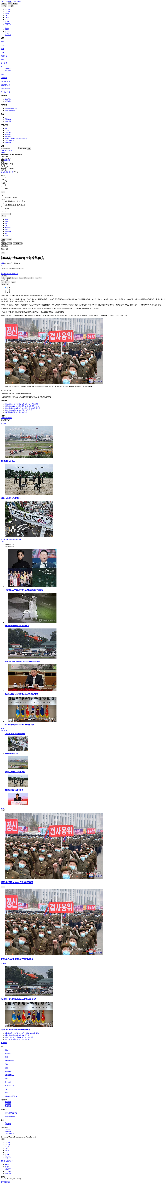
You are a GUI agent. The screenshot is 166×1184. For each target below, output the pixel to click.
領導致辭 (8, 134)
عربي (6, 1152)
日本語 (7, 1150)
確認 (3, 252)
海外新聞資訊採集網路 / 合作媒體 (16, 138)
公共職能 (8, 132)
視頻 (2, 74)
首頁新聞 (4, 963)
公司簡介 (8, 130)
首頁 (6, 128)
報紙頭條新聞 (5, 88)
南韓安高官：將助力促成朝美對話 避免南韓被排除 (22, 1033)
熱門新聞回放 (5, 81)
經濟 (2, 49)
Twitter (7, 33)
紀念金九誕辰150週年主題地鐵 (11, 539)
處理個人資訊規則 (7, 1161)
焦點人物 (8, 99)
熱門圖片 (4, 730)
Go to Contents (5, 1)
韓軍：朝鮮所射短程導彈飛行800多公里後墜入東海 (22, 406)
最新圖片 (8, 68)
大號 (8, 292)
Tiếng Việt (8, 1157)
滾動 (2, 42)
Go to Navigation (15, 1)
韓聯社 (3, 152)
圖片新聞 (4, 423)
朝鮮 (2, 59)
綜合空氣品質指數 (7, 172)
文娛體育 (4, 56)
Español (7, 1154)
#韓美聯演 (8, 150)
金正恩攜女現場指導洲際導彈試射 (16, 412)
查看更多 (7, 160)
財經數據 (8, 101)
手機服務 (8, 119)
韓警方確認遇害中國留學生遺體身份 (17, 1039)
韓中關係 (4, 63)
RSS (6, 117)
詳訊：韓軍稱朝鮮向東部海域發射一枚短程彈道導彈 (22, 408)
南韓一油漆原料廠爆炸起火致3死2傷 (17, 1035)
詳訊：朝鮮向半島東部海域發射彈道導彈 (18, 410)
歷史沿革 (8, 136)
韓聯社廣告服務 (10, 110)
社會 (2, 52)
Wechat (7, 29)
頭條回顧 (4, 78)
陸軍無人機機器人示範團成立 (11, 498)
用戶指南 (8, 142)
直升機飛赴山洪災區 (8, 461)
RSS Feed (8, 35)
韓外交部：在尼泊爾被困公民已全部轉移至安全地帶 (18, 999)
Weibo (7, 28)
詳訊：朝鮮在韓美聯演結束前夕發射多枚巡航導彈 (21, 404)
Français (7, 1156)
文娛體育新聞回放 (11, 1096)
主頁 (2, 1043)
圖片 (2, 66)
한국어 (7, 1147)
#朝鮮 (3, 150)
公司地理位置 (9, 140)
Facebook (8, 31)
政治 (2, 45)
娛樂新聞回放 (5, 85)
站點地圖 (8, 121)
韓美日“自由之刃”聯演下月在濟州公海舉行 (19, 1037)
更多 (2, 728)
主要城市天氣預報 (11, 108)
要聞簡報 (8, 1106)
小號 (8, 288)
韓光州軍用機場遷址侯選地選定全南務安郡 (15, 1029)
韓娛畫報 (8, 71)
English (7, 1148)
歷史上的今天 (5, 92)
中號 (8, 290)
